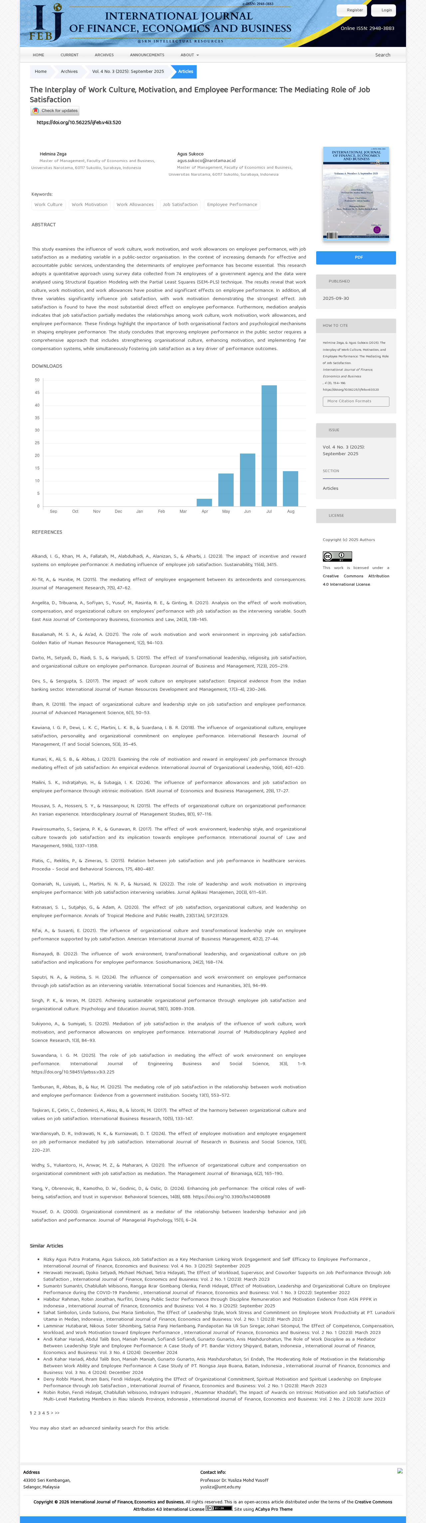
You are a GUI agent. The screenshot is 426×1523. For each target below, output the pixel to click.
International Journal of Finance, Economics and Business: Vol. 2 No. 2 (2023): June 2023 (288, 1399)
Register (354, 10)
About (187, 55)
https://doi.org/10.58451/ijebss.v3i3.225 (73, 1072)
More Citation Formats (349, 401)
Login (386, 10)
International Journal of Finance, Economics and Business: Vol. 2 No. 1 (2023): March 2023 (171, 1279)
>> (57, 1413)
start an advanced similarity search (98, 1428)
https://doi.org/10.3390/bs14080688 (231, 1197)
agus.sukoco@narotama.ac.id (206, 161)
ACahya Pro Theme (273, 1510)
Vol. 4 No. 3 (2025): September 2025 (128, 72)
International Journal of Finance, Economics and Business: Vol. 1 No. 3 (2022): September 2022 (246, 1293)
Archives (104, 55)
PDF (358, 258)
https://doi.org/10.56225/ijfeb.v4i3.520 (79, 123)
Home (38, 55)
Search (382, 55)
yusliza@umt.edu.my (220, 1487)
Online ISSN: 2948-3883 (367, 29)
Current (69, 55)
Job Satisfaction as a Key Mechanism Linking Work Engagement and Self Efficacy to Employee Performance (250, 1259)
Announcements (146, 55)
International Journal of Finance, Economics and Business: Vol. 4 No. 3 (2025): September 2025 (146, 1266)
